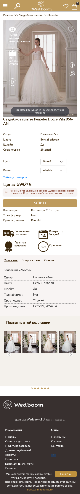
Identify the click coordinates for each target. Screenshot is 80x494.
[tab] (12, 261)
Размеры (10, 468)
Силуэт (8, 134)
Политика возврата (18, 446)
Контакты (57, 446)
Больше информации (40, 489)
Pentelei (36, 220)
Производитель (13, 220)
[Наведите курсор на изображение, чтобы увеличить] (40, 68)
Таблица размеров (15, 177)
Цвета (7, 139)
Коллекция (10, 210)
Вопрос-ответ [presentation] (31, 260)
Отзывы (56, 441)
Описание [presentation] (10, 260)
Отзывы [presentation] (49, 260)
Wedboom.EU (36, 419)
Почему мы (58, 437)
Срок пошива (11, 150)
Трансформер (12, 215)
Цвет (6, 161)
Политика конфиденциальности (19, 461)
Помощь (10, 437)
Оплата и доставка (17, 441)
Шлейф (8, 144)
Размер (7, 170)
